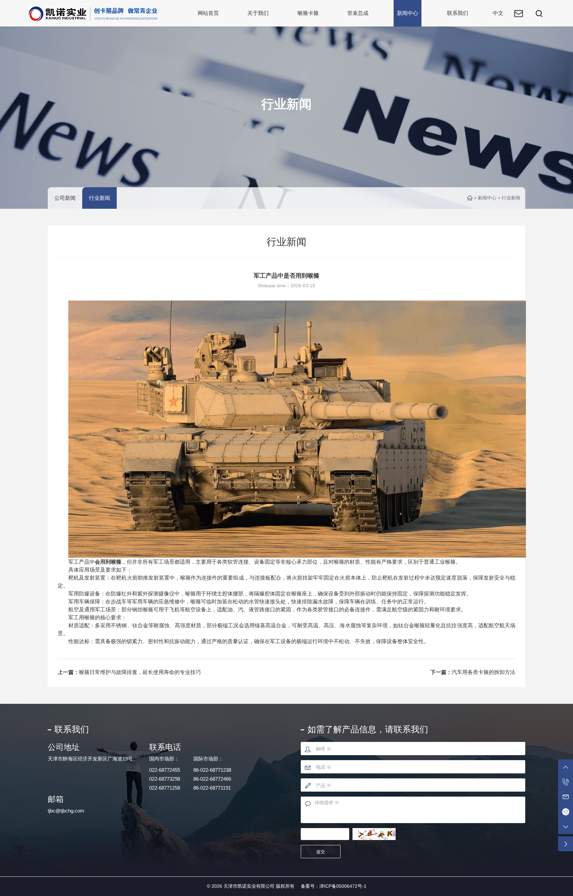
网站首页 (208, 13)
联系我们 (457, 13)
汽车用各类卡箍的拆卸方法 (483, 672)
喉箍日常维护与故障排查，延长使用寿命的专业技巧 (140, 672)
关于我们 (258, 13)
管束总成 (357, 13)
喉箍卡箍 (308, 13)
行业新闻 (99, 198)
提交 (320, 851)
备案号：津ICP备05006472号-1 (333, 886)
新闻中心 (407, 13)
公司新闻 (65, 198)
